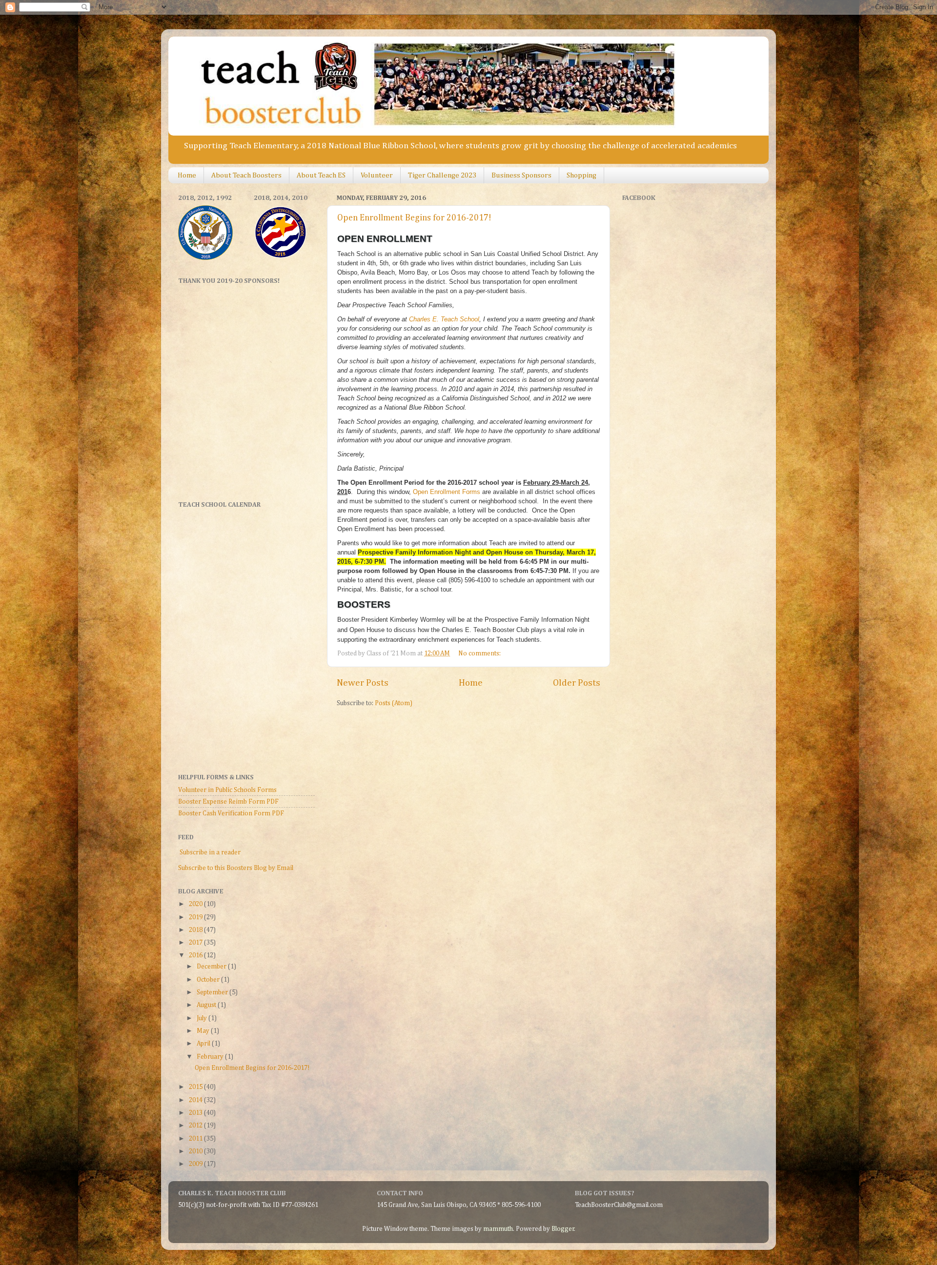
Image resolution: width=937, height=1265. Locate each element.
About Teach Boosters (246, 175)
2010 (196, 1151)
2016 (196, 955)
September (213, 992)
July (202, 1018)
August (207, 1005)
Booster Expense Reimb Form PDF (228, 801)
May (204, 1031)
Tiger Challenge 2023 (442, 175)
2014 (196, 1100)
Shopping (581, 175)
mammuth (498, 1228)
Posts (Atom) (393, 703)
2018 (196, 930)
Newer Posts (362, 683)
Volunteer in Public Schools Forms (227, 790)
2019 (196, 917)
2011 (196, 1138)
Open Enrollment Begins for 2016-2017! (414, 218)
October (209, 979)
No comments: (480, 653)
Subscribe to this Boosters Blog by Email (235, 868)
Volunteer (377, 175)
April (204, 1043)
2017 (196, 942)
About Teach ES (321, 175)
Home (187, 175)
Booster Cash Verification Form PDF (231, 813)
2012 (196, 1125)
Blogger (562, 1228)
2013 (196, 1112)
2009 (196, 1164)
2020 (196, 904)
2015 (196, 1087)
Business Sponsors (521, 175)
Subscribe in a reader (210, 852)
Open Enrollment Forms (446, 491)
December (212, 966)
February (211, 1056)
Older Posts (576, 683)
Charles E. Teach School (444, 319)
